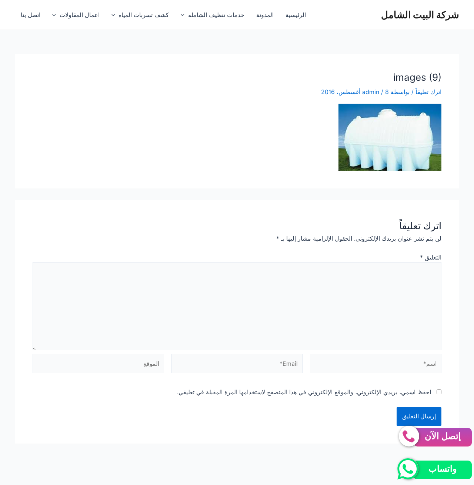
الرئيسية (296, 15)
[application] (184, 15)
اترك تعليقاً (428, 92)
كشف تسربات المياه (143, 15)
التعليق (430, 257)
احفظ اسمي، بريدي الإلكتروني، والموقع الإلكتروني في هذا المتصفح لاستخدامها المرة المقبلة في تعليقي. (304, 392)
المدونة (265, 15)
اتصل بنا (30, 15)
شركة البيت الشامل (420, 14)
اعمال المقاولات (80, 15)
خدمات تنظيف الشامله (216, 15)
